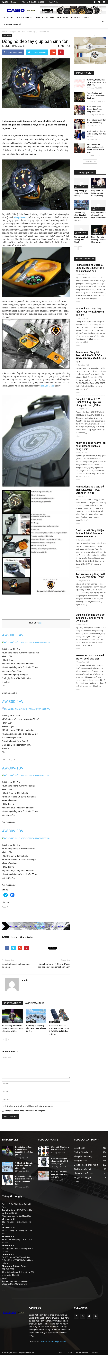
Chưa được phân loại (83, 1173)
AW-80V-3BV (12, 831)
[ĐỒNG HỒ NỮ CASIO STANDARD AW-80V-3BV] (36, 838)
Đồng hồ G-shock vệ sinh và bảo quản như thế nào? (98, 215)
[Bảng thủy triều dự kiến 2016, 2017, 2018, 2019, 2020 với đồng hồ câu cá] (79, 83)
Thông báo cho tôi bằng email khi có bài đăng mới (25, 1111)
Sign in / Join (53, 2)
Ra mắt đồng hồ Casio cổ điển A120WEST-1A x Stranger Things (90, 489)
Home (4, 31)
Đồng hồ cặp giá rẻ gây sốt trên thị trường (81, 193)
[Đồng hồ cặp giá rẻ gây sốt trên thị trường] (81, 183)
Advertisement (82, 1352)
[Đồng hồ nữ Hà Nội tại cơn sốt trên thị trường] (98, 183)
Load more (89, 161)
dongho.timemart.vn (85, 259)
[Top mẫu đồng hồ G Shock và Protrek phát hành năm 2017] (79, 97)
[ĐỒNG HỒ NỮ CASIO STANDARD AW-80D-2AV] (36, 709)
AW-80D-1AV (12, 635)
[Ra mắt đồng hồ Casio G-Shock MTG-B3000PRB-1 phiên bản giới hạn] (12, 1016)
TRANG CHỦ (8, 18)
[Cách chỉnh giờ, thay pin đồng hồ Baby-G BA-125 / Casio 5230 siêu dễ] (79, 135)
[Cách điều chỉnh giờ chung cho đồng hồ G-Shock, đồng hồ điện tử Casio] (43, 1162)
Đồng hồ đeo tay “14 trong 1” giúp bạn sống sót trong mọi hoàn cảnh (54, 965)
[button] (102, 21)
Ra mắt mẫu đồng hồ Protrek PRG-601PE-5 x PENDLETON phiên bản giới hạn (91, 357)
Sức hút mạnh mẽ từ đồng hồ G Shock (81, 239)
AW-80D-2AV (12, 701)
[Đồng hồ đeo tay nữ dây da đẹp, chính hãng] (79, 124)
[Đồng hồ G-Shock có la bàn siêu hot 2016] (43, 1151)
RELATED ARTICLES (12, 1003)
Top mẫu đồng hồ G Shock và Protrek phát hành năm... (95, 95)
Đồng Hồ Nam (80, 1160)
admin (7, 46)
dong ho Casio (47, 386)
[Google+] (95, 2)
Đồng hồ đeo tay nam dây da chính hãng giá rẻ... (98, 239)
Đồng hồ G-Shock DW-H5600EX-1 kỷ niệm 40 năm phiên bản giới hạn (88, 402)
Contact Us (95, 1352)
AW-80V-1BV (12, 768)
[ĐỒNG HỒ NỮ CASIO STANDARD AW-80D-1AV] (36, 642)
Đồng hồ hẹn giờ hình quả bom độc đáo (16, 965)
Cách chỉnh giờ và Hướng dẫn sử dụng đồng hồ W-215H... (94, 109)
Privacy (71, 1352)
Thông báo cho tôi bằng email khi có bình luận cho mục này (29, 1106)
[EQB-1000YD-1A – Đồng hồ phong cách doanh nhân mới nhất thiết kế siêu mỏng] (79, 148)
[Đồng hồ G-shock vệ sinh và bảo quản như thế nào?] (98, 205)
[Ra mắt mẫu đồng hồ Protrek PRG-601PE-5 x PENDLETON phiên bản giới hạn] (59, 1016)
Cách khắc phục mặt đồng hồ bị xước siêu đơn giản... (59, 1174)
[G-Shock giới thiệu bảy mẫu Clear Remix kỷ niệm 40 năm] (36, 1016)
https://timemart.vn (18, 1284)
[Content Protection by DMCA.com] (3, 1290)
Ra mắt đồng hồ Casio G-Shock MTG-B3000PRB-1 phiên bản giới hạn (12, 1028)
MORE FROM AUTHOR (34, 1003)
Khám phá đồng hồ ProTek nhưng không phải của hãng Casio (90, 445)
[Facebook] (90, 2)
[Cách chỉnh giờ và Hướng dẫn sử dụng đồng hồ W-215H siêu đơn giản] (79, 110)
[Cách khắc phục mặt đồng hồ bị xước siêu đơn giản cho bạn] (43, 1175)
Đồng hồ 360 (62, 18)
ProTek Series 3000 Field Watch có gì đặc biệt (90, 657)
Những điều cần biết (79, 18)
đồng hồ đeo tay (21, 217)
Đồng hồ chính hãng (45, 18)
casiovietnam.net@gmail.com (53, 1341)
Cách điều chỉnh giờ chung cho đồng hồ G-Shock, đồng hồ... (60, 1161)
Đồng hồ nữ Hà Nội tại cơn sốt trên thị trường (97, 193)
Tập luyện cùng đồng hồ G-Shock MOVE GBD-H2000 (91, 576)
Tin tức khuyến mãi (24, 18)
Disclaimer (61, 1352)
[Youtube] (104, 2)
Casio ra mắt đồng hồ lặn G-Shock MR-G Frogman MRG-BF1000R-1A (90, 533)
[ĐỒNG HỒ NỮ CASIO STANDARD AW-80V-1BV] (36, 775)
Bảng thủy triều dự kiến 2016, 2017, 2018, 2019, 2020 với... (96, 82)
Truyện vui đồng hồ (12, 24)
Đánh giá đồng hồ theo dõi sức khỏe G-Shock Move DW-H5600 (90, 617)
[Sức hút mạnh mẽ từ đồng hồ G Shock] (81, 230)
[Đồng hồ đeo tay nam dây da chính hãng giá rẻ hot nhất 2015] (98, 230)
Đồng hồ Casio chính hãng (86, 1164)
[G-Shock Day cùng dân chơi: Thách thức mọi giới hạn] (81, 205)
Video (76, 1181)
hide (40, 623)
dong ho (14, 937)
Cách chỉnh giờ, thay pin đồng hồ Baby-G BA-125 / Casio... (96, 133)
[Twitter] (99, 2)
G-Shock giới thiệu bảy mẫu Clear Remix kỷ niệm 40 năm (36, 1028)
